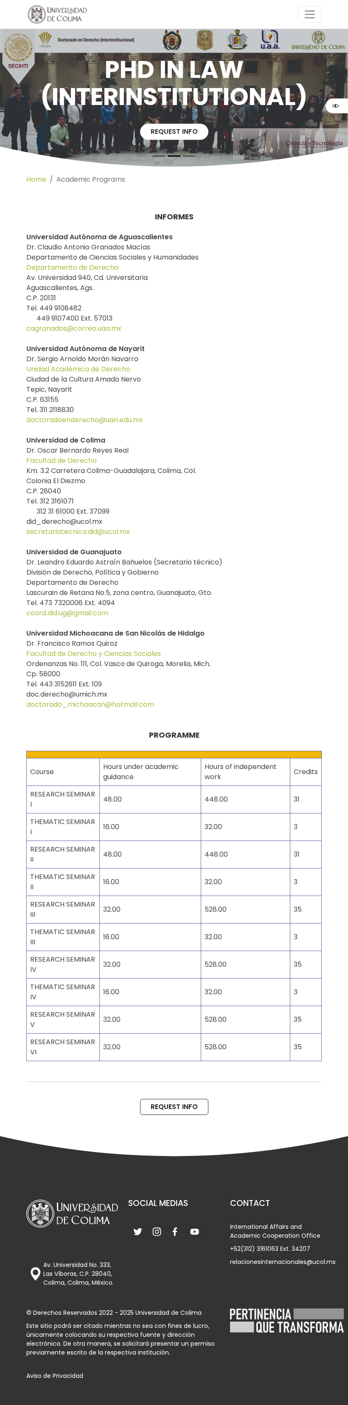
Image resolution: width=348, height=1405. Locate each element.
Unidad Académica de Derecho (78, 369)
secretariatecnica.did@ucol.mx (78, 532)
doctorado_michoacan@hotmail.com (90, 704)
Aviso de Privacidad (54, 1376)
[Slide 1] (174, 156)
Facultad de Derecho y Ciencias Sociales (93, 653)
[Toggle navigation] (310, 14)
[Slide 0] (158, 156)
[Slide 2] (189, 156)
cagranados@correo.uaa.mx (73, 328)
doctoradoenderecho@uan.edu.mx (84, 420)
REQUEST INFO (174, 131)
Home (36, 179)
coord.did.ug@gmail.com (67, 613)
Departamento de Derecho (72, 267)
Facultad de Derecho (61, 460)
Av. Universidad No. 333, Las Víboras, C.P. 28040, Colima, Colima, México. (78, 1274)
